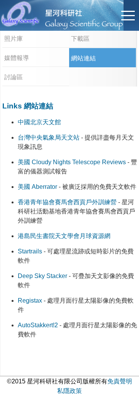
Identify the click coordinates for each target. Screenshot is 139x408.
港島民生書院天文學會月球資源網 (64, 236)
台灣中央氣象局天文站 (49, 137)
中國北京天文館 (39, 122)
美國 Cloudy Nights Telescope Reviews (72, 162)
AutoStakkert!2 (38, 325)
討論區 (13, 77)
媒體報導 (16, 58)
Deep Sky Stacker (42, 276)
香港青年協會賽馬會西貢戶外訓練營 (67, 202)
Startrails (30, 251)
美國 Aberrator (37, 186)
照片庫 (13, 38)
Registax (30, 300)
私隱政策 (69, 391)
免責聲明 (119, 381)
